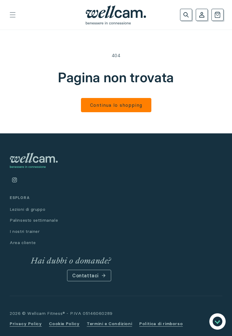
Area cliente (23, 242)
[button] (12, 14)
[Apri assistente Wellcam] (217, 321)
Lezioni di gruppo (27, 209)
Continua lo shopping (116, 105)
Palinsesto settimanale (34, 220)
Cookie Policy (64, 323)
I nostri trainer (25, 231)
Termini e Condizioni (109, 323)
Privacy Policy (26, 323)
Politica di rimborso (161, 323)
